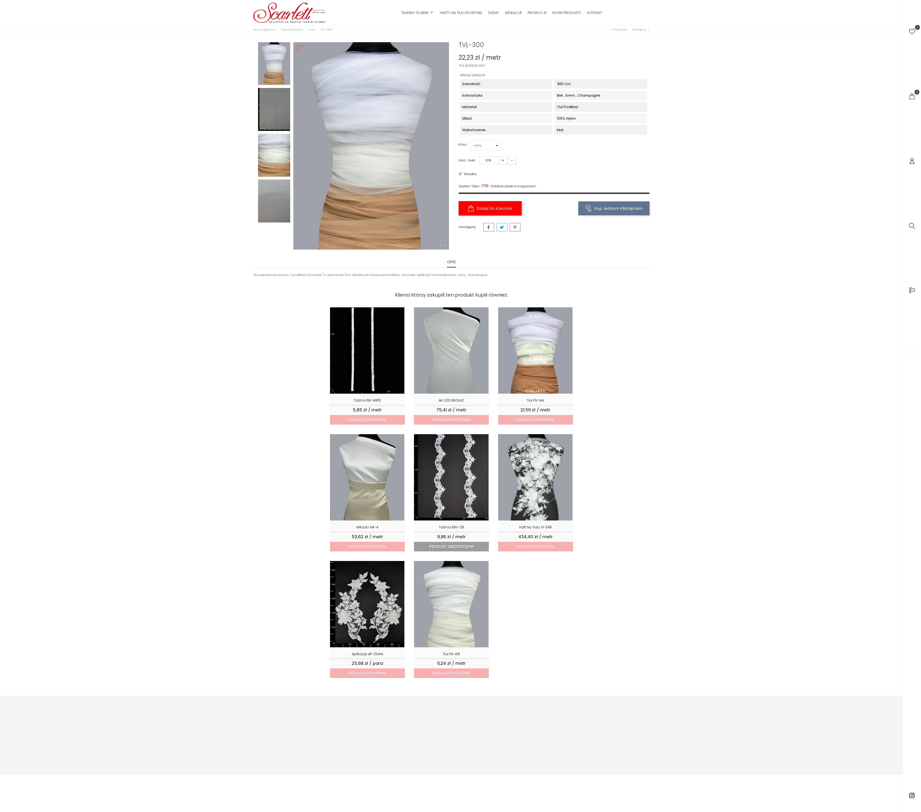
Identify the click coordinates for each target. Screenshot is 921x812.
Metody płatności (438, 744)
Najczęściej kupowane (376, 729)
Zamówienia (502, 722)
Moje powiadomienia (508, 751)
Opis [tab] (451, 262)
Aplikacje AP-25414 (367, 654)
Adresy (497, 737)
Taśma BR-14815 (367, 400)
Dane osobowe (504, 715)
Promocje (537, 12)
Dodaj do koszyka (494, 208)
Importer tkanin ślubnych (444, 715)
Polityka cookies (437, 737)
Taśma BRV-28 (451, 527)
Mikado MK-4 (367, 527)
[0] (912, 32)
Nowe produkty (566, 12)
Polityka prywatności (441, 729)
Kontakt (594, 12)
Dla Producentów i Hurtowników (382, 737)
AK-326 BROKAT (451, 400)
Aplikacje (513, 12)
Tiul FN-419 (451, 654)
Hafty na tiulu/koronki (461, 12)
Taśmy (493, 12)
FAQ (428, 758)
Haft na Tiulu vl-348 (535, 527)
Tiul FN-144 (535, 400)
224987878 (272, 744)
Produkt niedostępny (451, 546)
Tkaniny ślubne (417, 12)
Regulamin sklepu (439, 722)
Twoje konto (499, 705)
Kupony (498, 744)
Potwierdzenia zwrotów (510, 729)
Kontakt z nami (436, 765)
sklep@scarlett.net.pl (280, 751)
